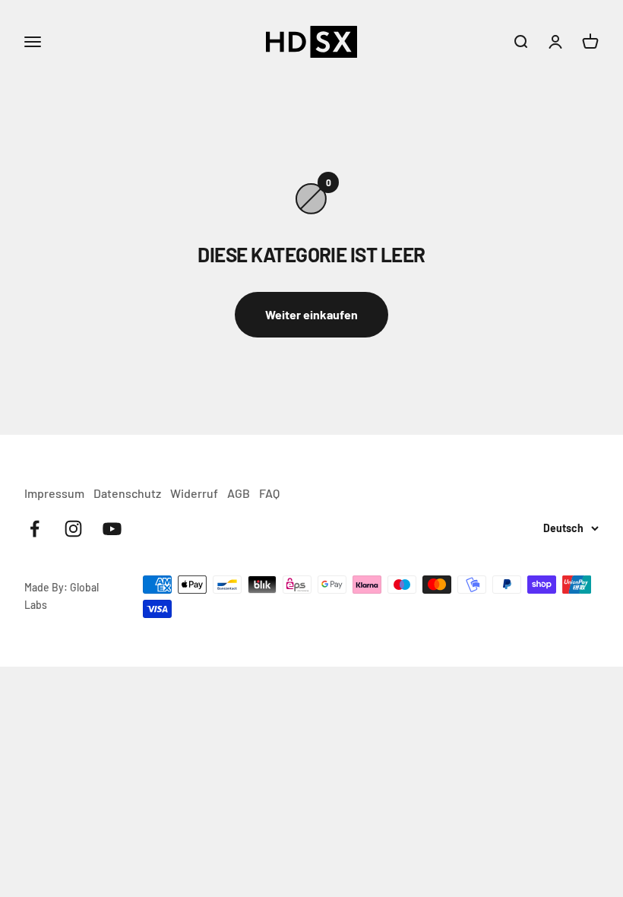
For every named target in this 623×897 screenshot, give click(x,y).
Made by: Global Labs (61, 595)
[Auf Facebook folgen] (34, 528)
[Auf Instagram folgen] (73, 528)
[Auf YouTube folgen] (112, 528)
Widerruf (194, 493)
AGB (238, 493)
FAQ (269, 493)
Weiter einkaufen (311, 314)
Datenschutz (127, 493)
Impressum (54, 493)
